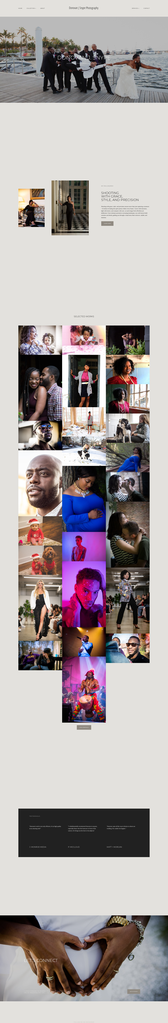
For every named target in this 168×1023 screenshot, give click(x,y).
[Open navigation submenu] (35, 8)
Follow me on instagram (84, 1022)
